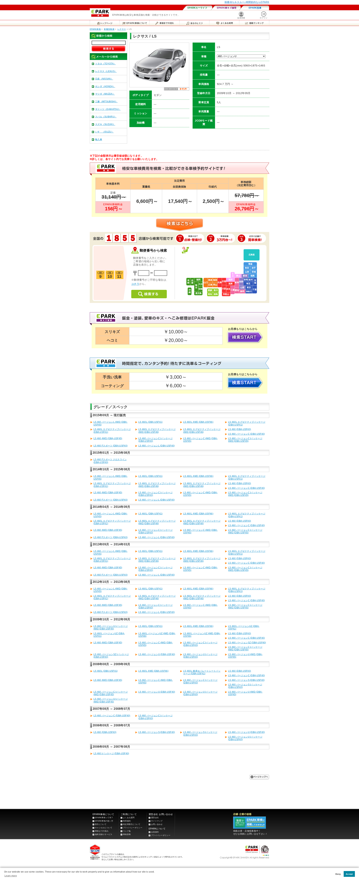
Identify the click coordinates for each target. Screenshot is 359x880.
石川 (233, 274)
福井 (230, 279)
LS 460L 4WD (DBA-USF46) (198, 422)
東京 (249, 287)
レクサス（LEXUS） (106, 71)
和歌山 (226, 294)
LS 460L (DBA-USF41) (150, 422)
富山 (238, 276)
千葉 (255, 289)
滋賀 (230, 283)
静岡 (242, 291)
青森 (250, 264)
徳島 (216, 294)
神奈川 (249, 291)
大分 (200, 284)
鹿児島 (198, 293)
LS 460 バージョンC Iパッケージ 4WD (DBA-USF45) (245, 439)
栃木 (251, 279)
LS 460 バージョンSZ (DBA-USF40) (247, 642)
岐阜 (237, 282)
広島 (210, 285)
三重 (233, 290)
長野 (241, 282)
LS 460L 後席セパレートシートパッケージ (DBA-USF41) (201, 672)
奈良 (228, 289)
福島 (253, 276)
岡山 (215, 285)
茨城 (255, 281)
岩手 (254, 268)
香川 (216, 290)
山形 (247, 272)
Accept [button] (349, 874)
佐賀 (192, 281)
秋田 (247, 268)
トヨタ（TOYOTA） (105, 63)
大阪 (224, 288)
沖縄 (190, 291)
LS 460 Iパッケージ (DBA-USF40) (111, 753)
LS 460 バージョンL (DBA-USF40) (156, 445)
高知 (210, 294)
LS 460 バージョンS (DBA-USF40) (246, 680)
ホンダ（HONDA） (105, 86)
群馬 (246, 279)
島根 (210, 280)
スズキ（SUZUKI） (105, 124)
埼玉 (248, 283)
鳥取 (215, 280)
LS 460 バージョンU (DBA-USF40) (156, 654)
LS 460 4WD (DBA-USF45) (107, 438)
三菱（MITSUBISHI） (106, 101)
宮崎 (200, 289)
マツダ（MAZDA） (105, 94)
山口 (206, 282)
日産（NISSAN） (104, 78)
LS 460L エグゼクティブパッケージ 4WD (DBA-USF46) (157, 430)
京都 (224, 281)
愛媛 (210, 290)
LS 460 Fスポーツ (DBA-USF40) (110, 445)
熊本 (196, 286)
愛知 (237, 290)
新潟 (245, 276)
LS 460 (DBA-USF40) (239, 429)
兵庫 (220, 282)
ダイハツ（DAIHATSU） (108, 109)
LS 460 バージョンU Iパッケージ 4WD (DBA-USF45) (110, 627)
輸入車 (98, 139)
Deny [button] (338, 874)
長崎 (188, 281)
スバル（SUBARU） (105, 116)
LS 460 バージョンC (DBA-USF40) (246, 434)
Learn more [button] (10, 875)
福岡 (198, 279)
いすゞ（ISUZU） (104, 131)
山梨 (242, 287)
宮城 (254, 272)
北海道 (251, 254)
